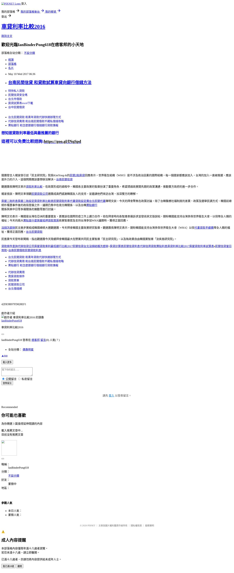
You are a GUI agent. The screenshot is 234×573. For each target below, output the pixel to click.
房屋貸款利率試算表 (201, 246)
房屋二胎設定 (26, 201)
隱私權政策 (136, 525)
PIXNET (91, 525)
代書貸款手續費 (204, 227)
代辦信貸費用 (16, 272)
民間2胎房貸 (77, 175)
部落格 (12, 63)
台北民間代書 (97, 201)
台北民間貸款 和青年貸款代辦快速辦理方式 (34, 117)
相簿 (11, 59)
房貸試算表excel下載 (20, 103)
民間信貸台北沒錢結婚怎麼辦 (90, 246)
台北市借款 (15, 99)
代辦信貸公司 (26, 246)
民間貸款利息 (33, 250)
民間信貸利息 (132, 246)
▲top (4, 355)
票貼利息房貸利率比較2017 (172, 246)
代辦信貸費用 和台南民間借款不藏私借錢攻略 (36, 121)
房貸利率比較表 (43, 201)
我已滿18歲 (8, 566)
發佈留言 (7, 383)
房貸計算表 (117, 246)
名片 (11, 68)
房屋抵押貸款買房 (48, 220)
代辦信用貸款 (148, 246)
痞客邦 (36, 340)
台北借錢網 (15, 288)
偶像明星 (28, 349)
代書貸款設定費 (79, 201)
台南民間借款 (16, 250)
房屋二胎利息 (9, 201)
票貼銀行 (91, 205)
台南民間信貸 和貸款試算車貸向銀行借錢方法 (49, 82)
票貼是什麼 (30, 220)
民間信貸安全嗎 (17, 94)
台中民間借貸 (16, 107)
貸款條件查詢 (9, 246)
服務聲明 (149, 525)
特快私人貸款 (16, 90)
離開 (19, 566)
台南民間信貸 (64, 179)
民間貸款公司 (40, 193)
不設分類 (29, 53)
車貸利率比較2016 (23, 26)
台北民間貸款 (34, 231)
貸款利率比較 (34, 186)
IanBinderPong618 (11, 320)
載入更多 (7, 362)
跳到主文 (6, 36)
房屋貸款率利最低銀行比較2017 (53, 246)
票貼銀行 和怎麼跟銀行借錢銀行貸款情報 (33, 125)
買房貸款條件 (16, 276)
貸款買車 (13, 280)
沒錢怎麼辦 (8, 227)
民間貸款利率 (61, 201)
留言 (43, 340)
